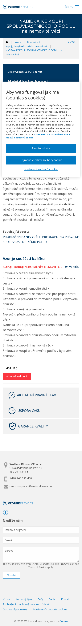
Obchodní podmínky (15, 609)
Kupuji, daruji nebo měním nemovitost (26, 46)
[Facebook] (7, 512)
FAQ (40, 599)
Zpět (72, 42)
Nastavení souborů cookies (50, 609)
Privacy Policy (67, 564)
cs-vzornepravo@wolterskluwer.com (32, 486)
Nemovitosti (33, 42)
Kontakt (66, 599)
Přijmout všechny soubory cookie (41, 160)
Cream (63, 621)
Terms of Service (37, 567)
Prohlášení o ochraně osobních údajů (26, 604)
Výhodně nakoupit (17, 376)
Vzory (18, 42)
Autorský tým (23, 599)
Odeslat (11, 575)
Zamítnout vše (41, 148)
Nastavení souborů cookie (41, 169)
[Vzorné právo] (18, 8)
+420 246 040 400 (21, 478)
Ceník (52, 599)
